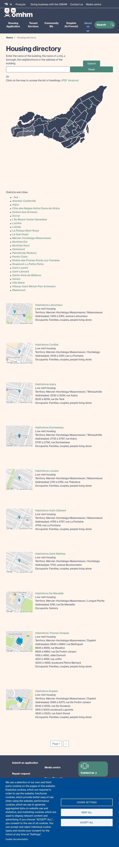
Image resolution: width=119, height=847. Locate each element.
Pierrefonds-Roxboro (24, 252)
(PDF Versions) (70, 80)
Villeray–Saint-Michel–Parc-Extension (34, 286)
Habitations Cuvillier (47, 344)
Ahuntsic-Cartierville (24, 200)
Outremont (18, 249)
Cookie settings (87, 802)
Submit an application (25, 762)
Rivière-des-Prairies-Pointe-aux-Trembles (36, 260)
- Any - (16, 197)
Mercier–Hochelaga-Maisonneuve (31, 238)
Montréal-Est (19, 241)
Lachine (16, 223)
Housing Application (13, 25)
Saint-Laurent (20, 267)
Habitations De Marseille (49, 593)
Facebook (6, 10)
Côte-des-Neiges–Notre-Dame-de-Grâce (36, 208)
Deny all (87, 812)
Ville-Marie (18, 282)
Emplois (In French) (71, 25)
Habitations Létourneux (49, 304)
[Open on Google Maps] (19, 313)
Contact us (76, 4)
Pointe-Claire (19, 256)
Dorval (16, 215)
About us (88, 25)
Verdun (16, 278)
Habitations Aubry (45, 384)
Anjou (15, 204)
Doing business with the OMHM (49, 4)
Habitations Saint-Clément (50, 510)
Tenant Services (33, 25)
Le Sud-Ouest (20, 234)
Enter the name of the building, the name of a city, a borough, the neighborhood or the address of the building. (35, 59)
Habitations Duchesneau (49, 427)
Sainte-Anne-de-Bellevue (26, 275)
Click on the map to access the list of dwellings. (42, 78)
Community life (51, 25)
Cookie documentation (17, 839)
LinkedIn (13, 10)
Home (9, 37)
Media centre (93, 4)
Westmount (18, 290)
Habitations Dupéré (46, 691)
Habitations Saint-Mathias (50, 553)
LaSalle (16, 226)
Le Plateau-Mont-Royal (25, 230)
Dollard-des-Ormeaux (24, 212)
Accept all (86, 822)
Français (20, 4)
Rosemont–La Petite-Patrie (28, 264)
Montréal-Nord (20, 245)
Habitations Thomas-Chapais (52, 633)
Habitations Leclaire (47, 470)
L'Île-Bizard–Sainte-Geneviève (29, 219)
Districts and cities (17, 192)
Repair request (21, 773)
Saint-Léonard (20, 271)
